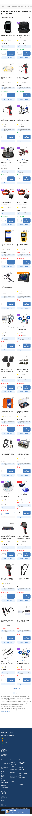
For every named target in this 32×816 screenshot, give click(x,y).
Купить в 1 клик (8, 57)
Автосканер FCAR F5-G (23, 286)
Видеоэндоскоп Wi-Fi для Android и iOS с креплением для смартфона (7, 286)
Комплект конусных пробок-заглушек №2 (7, 370)
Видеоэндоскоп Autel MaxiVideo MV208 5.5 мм (23, 78)
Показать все (16, 688)
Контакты (12, 762)
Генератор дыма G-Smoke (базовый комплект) (22, 328)
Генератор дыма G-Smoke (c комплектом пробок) (23, 662)
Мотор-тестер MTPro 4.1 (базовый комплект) (8, 537)
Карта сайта (12, 750)
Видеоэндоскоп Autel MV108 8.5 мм (23, 579)
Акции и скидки (23, 773)
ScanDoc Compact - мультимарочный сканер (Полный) (22, 203)
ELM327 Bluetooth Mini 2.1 (7, 78)
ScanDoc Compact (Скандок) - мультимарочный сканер (6, 203)
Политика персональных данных (4, 750)
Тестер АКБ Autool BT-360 (23, 245)
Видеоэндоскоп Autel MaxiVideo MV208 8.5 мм (8, 119)
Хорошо (4, 810)
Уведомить (8, 513)
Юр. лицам (22, 777)
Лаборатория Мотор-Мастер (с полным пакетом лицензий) (7, 161)
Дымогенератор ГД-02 (7, 327)
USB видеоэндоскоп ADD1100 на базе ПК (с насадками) (7, 662)
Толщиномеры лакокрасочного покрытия (5, 784)
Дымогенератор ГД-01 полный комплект (23, 161)
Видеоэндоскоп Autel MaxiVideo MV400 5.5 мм (8, 579)
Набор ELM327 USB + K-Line (23, 495)
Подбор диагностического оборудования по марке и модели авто (14, 769)
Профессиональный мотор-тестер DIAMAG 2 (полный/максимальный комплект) (23, 119)
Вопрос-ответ (13, 764)
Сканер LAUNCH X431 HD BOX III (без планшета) (8, 36)
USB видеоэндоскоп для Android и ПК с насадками (23, 620)
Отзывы (21, 784)
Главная (3, 6)
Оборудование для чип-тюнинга (4, 775)
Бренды (12, 784)
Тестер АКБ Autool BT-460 (7, 245)
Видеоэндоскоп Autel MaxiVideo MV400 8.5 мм (24, 537)
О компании (22, 779)
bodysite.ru (4, 755)
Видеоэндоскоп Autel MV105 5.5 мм (7, 620)
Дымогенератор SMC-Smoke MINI (23, 412)
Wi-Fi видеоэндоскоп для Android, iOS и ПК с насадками (7, 453)
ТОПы (20, 786)
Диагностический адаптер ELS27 (6, 495)
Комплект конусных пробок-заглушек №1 (23, 370)
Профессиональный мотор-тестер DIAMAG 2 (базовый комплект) (23, 453)
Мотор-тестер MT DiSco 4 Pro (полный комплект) (23, 36)
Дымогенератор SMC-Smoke (7, 412)
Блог (20, 775)
